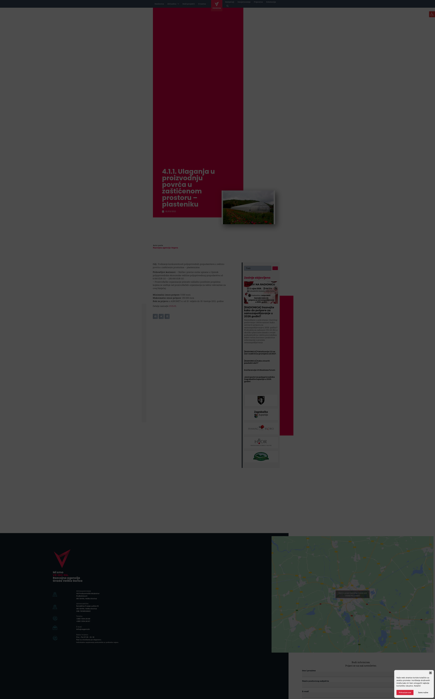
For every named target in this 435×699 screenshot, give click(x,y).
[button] (430, 673)
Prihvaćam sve (405, 692)
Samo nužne (423, 692)
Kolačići (417, 686)
